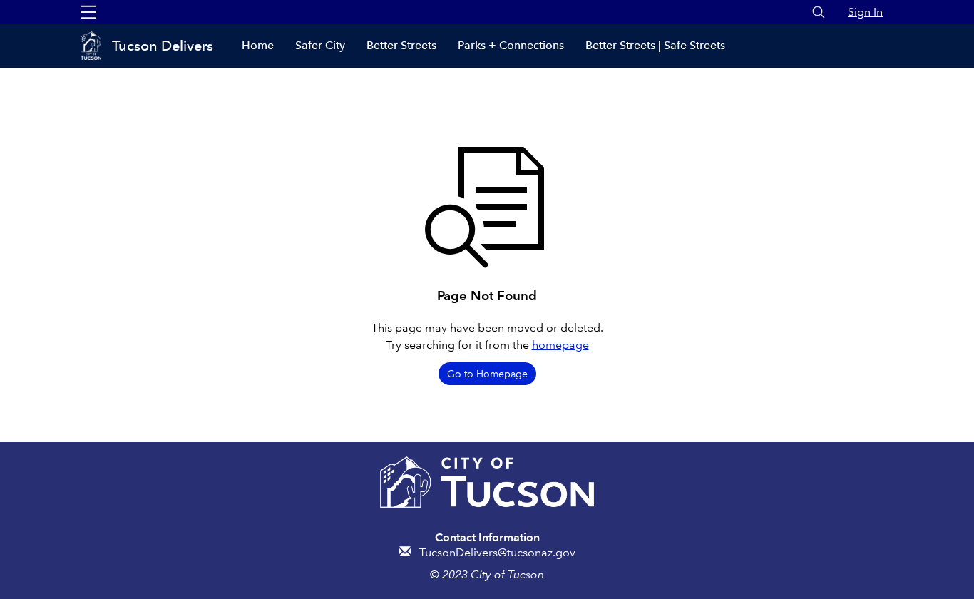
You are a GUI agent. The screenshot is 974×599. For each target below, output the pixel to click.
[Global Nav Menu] (88, 12)
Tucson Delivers (162, 45)
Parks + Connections (511, 45)
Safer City (320, 45)
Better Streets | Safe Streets (655, 45)
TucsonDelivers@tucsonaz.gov (497, 552)
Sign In (865, 12)
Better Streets (401, 45)
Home (258, 45)
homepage (560, 345)
